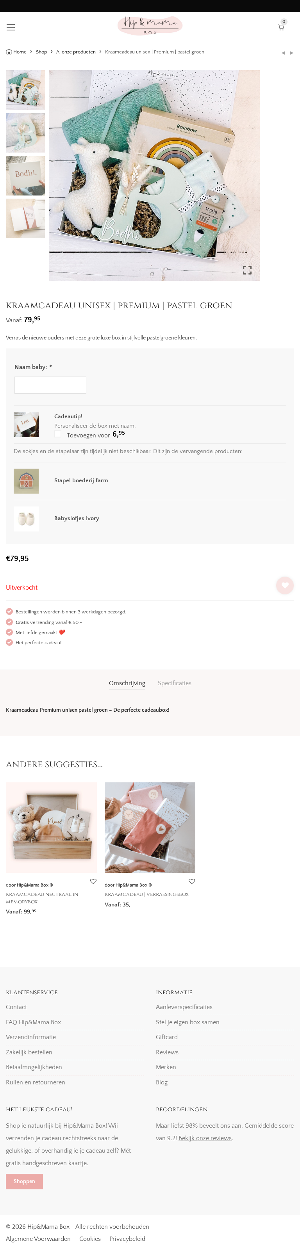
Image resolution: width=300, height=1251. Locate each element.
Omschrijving (127, 683)
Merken (166, 1067)
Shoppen (24, 1181)
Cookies (90, 1238)
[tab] (127, 683)
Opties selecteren (25, 909)
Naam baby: (32, 367)
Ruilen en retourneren (35, 1082)
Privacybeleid (127, 1238)
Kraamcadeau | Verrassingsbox (147, 894)
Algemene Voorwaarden (38, 1238)
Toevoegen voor (95, 434)
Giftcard (167, 1037)
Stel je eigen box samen (188, 1022)
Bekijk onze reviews (205, 1138)
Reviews (167, 1052)
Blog (162, 1082)
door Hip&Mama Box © (29, 885)
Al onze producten (76, 52)
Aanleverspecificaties (184, 1007)
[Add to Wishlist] (285, 585)
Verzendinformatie (31, 1037)
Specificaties (174, 683)
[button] (248, 178)
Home (20, 52)
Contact (16, 1007)
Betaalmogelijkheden (34, 1067)
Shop (41, 52)
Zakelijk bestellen (29, 1052)
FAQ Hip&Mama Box (33, 1022)
